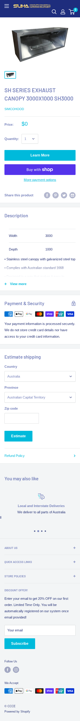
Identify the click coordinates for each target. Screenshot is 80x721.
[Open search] (54, 11)
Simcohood (14, 109)
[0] (72, 11)
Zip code (11, 408)
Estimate (18, 436)
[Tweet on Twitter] (64, 195)
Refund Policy (14, 456)
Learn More (40, 155)
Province (11, 387)
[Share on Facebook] (47, 195)
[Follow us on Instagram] (16, 670)
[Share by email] (72, 195)
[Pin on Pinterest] (55, 195)
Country (10, 366)
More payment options (40, 180)
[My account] (63, 11)
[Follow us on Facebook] (7, 670)
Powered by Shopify (17, 711)
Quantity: (11, 139)
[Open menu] (6, 6)
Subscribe (19, 643)
